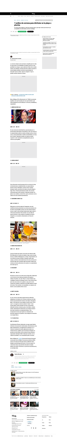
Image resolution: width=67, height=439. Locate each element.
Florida (19, 16)
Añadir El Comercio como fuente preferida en (44, 20)
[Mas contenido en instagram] (36, 428)
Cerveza (19, 367)
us (42, 419)
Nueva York (28, 16)
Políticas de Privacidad (30, 417)
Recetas (50, 425)
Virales (43, 425)
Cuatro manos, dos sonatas (49, 16)
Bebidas (12, 367)
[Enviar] (11, 16)
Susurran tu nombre (37, 16)
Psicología (32, 16)
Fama (43, 422)
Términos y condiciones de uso (32, 415)
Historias (43, 428)
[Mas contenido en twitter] (33, 428)
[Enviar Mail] (11, 58)
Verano (16, 367)
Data (50, 419)
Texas (25, 16)
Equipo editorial (14, 418)
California (22, 16)
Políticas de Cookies (30, 419)
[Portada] (14, 417)
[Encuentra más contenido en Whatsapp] (16, 31)
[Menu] (11, 14)
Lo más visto (13, 370)
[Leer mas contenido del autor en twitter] (23, 354)
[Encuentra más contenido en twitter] (14, 31)
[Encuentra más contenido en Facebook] (11, 31)
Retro (50, 422)
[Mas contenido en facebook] (31, 428)
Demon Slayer (43, 16)
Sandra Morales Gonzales (16, 58)
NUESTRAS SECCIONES (45, 415)
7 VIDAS (20, 338)
